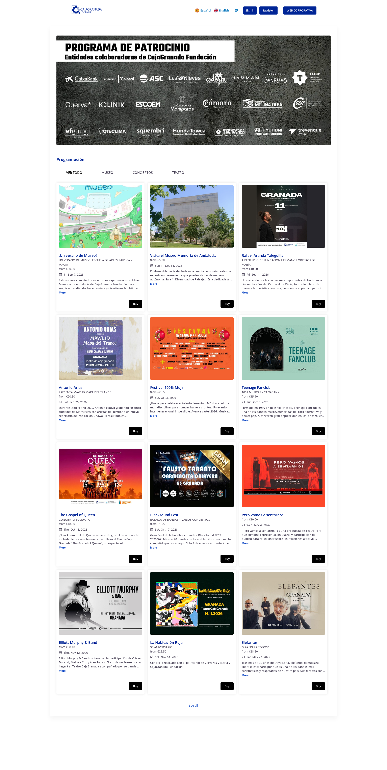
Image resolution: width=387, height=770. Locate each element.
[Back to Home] (107, 10)
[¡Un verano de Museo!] (100, 240)
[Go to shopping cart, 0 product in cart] (236, 10)
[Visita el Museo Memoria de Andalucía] (192, 235)
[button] (299, 10)
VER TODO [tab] (74, 172)
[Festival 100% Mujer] (192, 367)
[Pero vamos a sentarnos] (283, 495)
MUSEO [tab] (107, 172)
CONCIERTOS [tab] (143, 172)
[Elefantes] (283, 624)
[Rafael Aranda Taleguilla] (283, 240)
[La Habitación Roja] (192, 622)
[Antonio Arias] (100, 369)
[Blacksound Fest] (192, 497)
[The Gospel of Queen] (100, 497)
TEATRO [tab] (178, 172)
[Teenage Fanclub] (283, 369)
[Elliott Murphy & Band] (100, 622)
